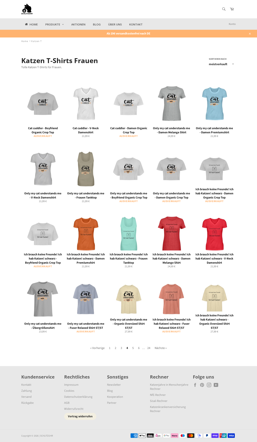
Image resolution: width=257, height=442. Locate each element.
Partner (111, 403)
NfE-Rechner (158, 395)
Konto (232, 24)
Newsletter (114, 385)
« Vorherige (97, 348)
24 (148, 348)
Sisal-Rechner (158, 401)
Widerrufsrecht (73, 409)
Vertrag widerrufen (80, 416)
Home (24, 41)
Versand (26, 397)
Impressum (71, 385)
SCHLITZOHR (46, 435)
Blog (110, 391)
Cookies (69, 391)
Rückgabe (27, 403)
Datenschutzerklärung (78, 397)
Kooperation (115, 397)
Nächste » (161, 348)
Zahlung (26, 391)
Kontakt (26, 385)
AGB (66, 403)
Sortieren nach (218, 59)
